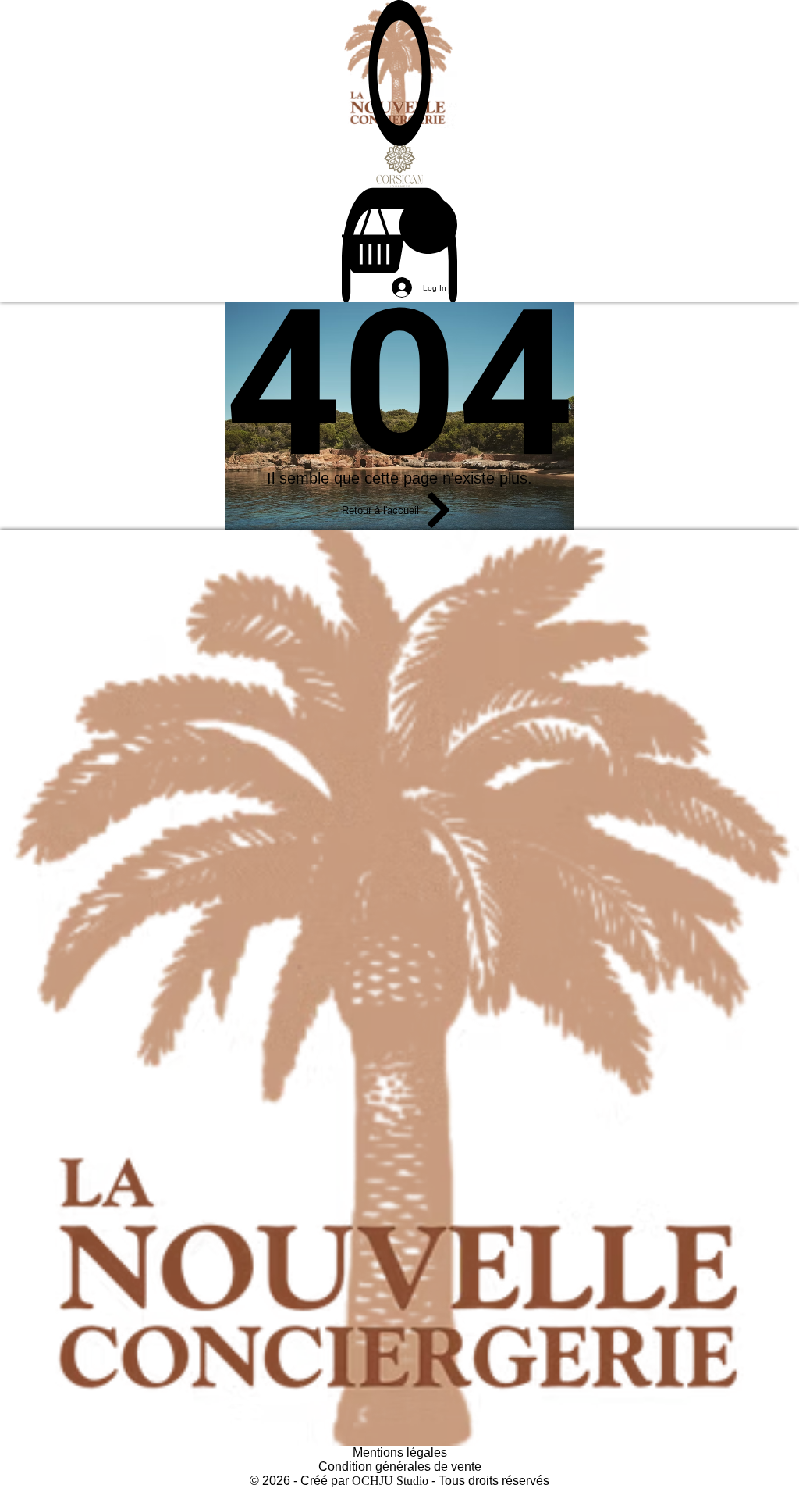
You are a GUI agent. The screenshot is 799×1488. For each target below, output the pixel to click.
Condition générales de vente (399, 1466)
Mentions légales (400, 1452)
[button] (399, 234)
